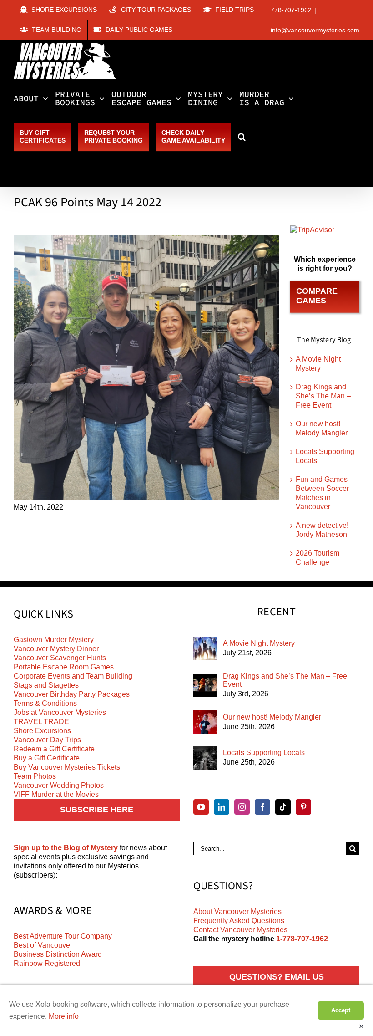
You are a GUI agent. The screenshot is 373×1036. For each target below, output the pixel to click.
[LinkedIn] (221, 807)
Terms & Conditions (45, 703)
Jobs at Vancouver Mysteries (60, 712)
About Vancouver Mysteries (237, 911)
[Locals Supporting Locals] (205, 758)
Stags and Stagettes (46, 685)
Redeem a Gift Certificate (54, 749)
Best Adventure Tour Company (63, 936)
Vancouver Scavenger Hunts (60, 658)
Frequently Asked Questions (238, 920)
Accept (340, 1010)
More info (64, 1016)
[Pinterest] (303, 807)
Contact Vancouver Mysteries (240, 930)
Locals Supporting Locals (264, 752)
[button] (242, 136)
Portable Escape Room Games (64, 667)
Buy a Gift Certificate (47, 758)
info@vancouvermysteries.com (315, 30)
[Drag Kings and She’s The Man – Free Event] (205, 685)
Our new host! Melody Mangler (272, 717)
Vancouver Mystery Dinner (56, 649)
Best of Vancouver (43, 945)
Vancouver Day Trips (47, 740)
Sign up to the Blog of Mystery (66, 848)
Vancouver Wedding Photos (59, 785)
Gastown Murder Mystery (54, 639)
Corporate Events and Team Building (73, 676)
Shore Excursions (42, 731)
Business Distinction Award (58, 954)
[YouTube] (201, 807)
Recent (276, 612)
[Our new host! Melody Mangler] (205, 722)
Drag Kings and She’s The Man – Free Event (323, 396)
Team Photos (35, 776)
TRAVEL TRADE (41, 721)
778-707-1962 (291, 10)
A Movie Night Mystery (259, 643)
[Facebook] (262, 807)
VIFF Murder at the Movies (56, 794)
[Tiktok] (283, 807)
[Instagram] (242, 807)
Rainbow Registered (47, 963)
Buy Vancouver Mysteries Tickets (67, 767)
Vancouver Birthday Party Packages (72, 694)
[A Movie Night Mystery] (205, 648)
